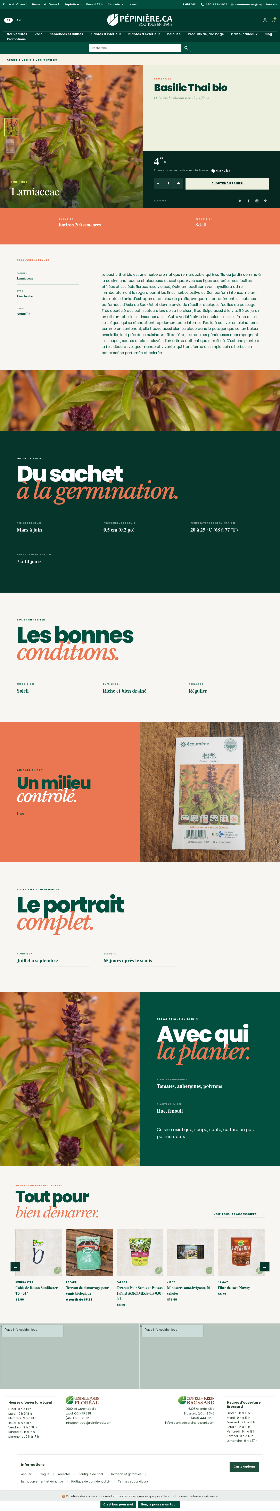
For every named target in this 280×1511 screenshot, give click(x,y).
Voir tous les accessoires (239, 1215)
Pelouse (174, 34)
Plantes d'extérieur (144, 34)
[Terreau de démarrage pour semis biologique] (89, 1252)
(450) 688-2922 (77, 1418)
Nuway (223, 1282)
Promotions (16, 39)
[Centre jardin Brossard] (196, 1401)
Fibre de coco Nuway (234, 1287)
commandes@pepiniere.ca (256, 4)
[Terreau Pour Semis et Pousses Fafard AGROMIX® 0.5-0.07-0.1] (140, 1252)
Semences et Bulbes (66, 34)
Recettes (64, 1474)
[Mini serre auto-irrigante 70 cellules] (190, 1252)
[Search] (186, 48)
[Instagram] (256, 201)
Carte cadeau (244, 1466)
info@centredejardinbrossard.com (189, 1423)
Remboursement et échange (42, 1481)
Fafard (71, 1282)
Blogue (44, 1474)
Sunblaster (24, 1282)
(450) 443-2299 (202, 1418)
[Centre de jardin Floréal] (82, 1401)
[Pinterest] (265, 201)
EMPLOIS (189, 4)
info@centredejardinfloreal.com (89, 1423)
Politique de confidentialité (90, 1481)
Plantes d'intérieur (105, 34)
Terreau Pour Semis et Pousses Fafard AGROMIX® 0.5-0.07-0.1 (140, 1293)
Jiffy (171, 1282)
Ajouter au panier (227, 183)
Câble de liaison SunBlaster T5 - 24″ (36, 1290)
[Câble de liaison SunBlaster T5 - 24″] (38, 1252)
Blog (268, 34)
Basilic (26, 59)
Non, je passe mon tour (159, 1504)
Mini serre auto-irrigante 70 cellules (188, 1290)
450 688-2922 (217, 4)
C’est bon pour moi (118, 1504)
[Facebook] (248, 201)
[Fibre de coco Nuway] (241, 1252)
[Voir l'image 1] (11, 127)
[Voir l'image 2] (10, 146)
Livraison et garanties (126, 1474)
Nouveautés (17, 34)
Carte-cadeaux (244, 34)
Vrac (38, 34)
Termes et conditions (133, 1481)
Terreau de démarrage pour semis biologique (87, 1290)
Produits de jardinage (206, 34)
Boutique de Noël (91, 1474)
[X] (240, 201)
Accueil (12, 59)
